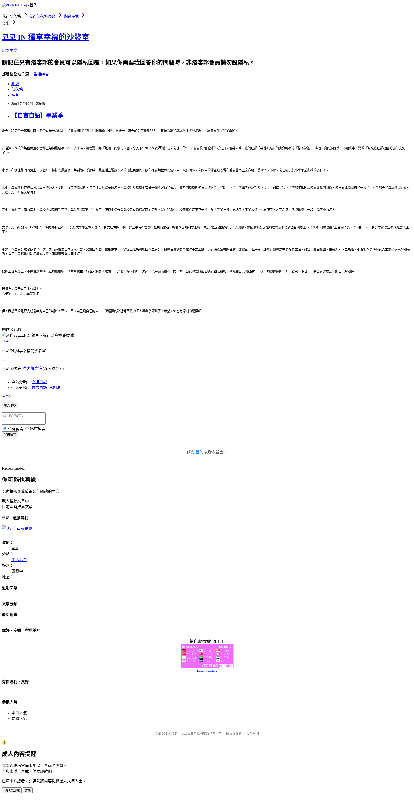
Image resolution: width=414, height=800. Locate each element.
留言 (39, 368)
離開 (27, 790)
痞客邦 (28, 368)
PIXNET (171, 733)
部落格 (17, 89)
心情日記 (39, 382)
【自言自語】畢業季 (37, 115)
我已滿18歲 (12, 790)
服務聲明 (252, 733)
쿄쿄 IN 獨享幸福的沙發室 (45, 37)
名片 (15, 95)
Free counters (207, 671)
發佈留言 (10, 434)
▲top (6, 396)
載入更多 (10, 405)
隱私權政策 (234, 733)
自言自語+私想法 (46, 388)
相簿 (15, 84)
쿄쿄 (5, 341)
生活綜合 (41, 74)
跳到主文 (9, 50)
